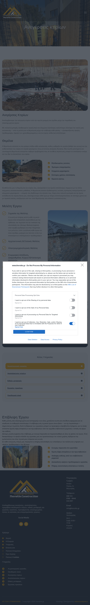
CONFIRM (29, 332)
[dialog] (45, 302)
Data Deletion (32, 339)
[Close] (83, 266)
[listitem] (45, 295)
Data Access (45, 339)
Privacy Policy (57, 339)
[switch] (72, 300)
